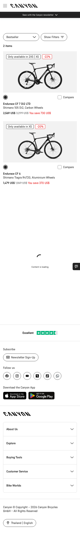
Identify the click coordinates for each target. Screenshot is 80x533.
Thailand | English (21, 523)
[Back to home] (24, 6)
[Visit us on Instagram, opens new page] (17, 376)
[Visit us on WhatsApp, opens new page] (57, 376)
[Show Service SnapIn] (76, 266)
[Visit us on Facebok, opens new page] (7, 376)
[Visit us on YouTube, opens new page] (27, 376)
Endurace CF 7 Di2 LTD (16, 104)
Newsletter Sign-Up (22, 357)
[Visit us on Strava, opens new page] (37, 376)
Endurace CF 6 (12, 173)
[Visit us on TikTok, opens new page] (47, 376)
